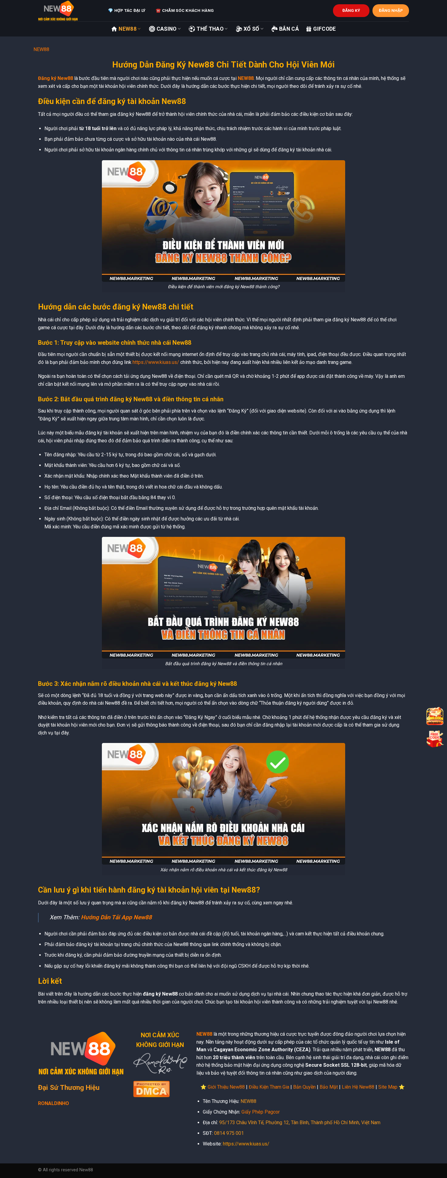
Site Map (387, 1087)
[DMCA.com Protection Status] (151, 1088)
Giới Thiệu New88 (226, 1087)
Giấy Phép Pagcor (260, 1112)
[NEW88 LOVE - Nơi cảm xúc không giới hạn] (68, 10)
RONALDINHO (53, 1103)
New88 (128, 29)
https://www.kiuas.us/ (156, 362)
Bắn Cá (289, 29)
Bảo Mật (329, 1087)
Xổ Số (251, 29)
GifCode (324, 29)
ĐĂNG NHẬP (391, 10)
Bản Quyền (304, 1087)
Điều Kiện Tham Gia (269, 1087)
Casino (167, 29)
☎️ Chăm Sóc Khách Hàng (185, 10)
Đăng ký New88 (55, 78)
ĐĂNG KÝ (351, 10)
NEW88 (41, 49)
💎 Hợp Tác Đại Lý (126, 10)
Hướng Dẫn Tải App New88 (116, 917)
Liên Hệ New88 (358, 1087)
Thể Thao (210, 29)
